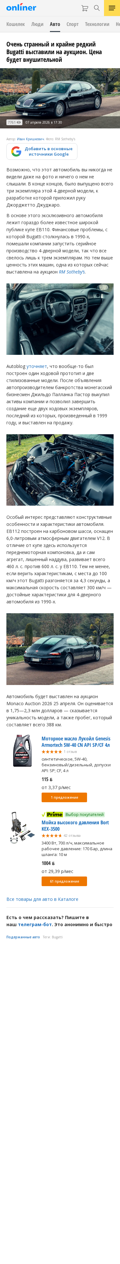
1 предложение (64, 797)
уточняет (37, 366)
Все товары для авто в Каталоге (42, 899)
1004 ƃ (48, 863)
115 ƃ (47, 779)
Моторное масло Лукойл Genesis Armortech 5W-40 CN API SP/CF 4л (76, 741)
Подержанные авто (23, 937)
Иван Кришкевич (30, 139)
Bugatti (57, 937)
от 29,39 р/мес (57, 871)
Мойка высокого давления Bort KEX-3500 (75, 825)
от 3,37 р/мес (56, 787)
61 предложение (64, 881)
